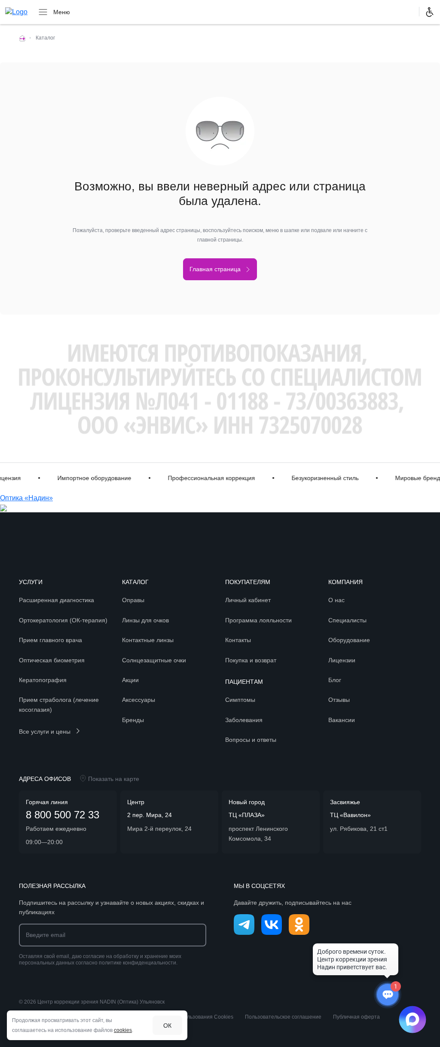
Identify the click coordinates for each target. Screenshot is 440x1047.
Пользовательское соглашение (283, 1017)
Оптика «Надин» (26, 498)
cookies (123, 1030)
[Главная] (22, 38)
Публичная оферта (356, 1017)
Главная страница (215, 269)
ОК (167, 1025)
